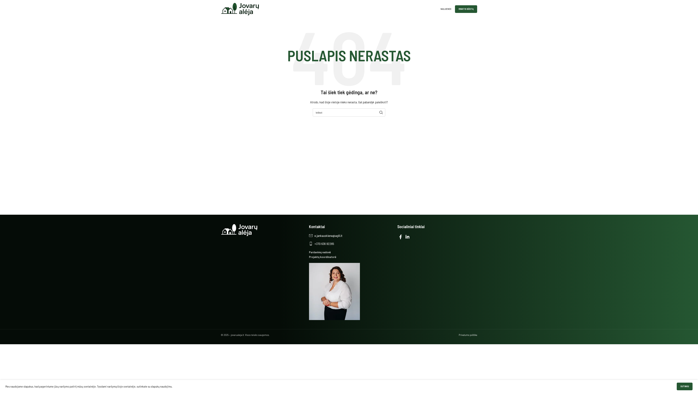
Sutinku (684, 386)
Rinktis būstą (466, 8)
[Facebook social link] (400, 237)
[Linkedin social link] (407, 237)
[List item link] (351, 235)
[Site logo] (240, 8)
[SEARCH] (381, 112)
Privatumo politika (468, 334)
